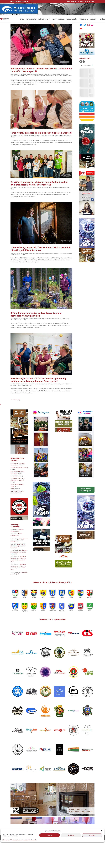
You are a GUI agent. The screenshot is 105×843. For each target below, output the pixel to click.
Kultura (66, 74)
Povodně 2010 (14, 476)
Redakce (93, 19)
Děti (40, 74)
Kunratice (50, 253)
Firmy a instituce (58, 19)
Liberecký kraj (57, 253)
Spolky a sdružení (49, 75)
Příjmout (49, 835)
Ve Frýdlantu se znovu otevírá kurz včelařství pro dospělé (18, 552)
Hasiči (42, 253)
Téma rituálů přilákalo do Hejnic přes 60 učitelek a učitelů (41, 132)
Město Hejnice (55, 135)
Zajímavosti (27, 320)
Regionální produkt (27, 75)
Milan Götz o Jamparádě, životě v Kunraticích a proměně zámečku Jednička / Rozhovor (40, 249)
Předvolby (92, 835)
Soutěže (34, 75)
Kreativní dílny (60, 74)
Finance (47, 318)
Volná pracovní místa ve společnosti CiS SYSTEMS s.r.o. (18, 539)
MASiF (50, 135)
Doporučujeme (45, 74)
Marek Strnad (17, 135)
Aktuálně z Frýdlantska (32, 74)
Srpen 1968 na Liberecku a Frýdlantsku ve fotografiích (17, 546)
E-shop (102, 19)
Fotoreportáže (52, 74)
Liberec (63, 318)
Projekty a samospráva (16, 75)
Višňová (56, 75)
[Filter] (80, 61)
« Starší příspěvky (15, 400)
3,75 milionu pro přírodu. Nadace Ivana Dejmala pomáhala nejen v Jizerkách (35, 314)
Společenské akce (40, 75)
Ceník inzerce (84, 1)
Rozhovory (13, 254)
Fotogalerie (84, 19)
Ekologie (42, 318)
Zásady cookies (6, 840)
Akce (68, 1)
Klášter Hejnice (44, 135)
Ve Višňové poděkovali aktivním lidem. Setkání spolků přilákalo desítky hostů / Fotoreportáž (39, 183)
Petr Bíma (16, 74)
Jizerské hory (58, 318)
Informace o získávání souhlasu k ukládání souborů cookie (23, 840)
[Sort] (84, 61)
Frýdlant (12, 488)
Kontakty (91, 1)
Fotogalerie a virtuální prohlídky (19, 467)
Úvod (22, 19)
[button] (101, 831)
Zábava (60, 75)
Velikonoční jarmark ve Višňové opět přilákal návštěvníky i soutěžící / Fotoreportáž (41, 70)
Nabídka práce (72, 19)
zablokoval (85, 490)
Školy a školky (63, 135)
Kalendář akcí (31, 19)
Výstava (22, 320)
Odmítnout (71, 835)
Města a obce (43, 19)
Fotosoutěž (52, 318)
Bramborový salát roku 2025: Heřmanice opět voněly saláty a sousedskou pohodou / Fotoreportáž (38, 380)
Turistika (17, 320)
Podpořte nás (75, 1)
